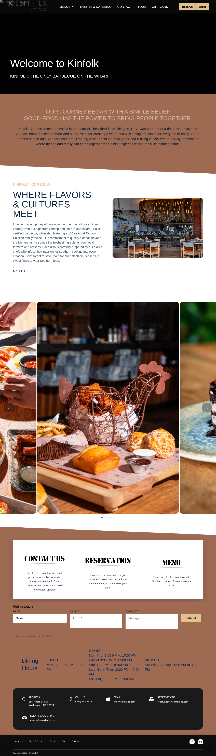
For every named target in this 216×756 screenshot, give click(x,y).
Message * (132, 611)
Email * (74, 611)
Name (16, 611)
